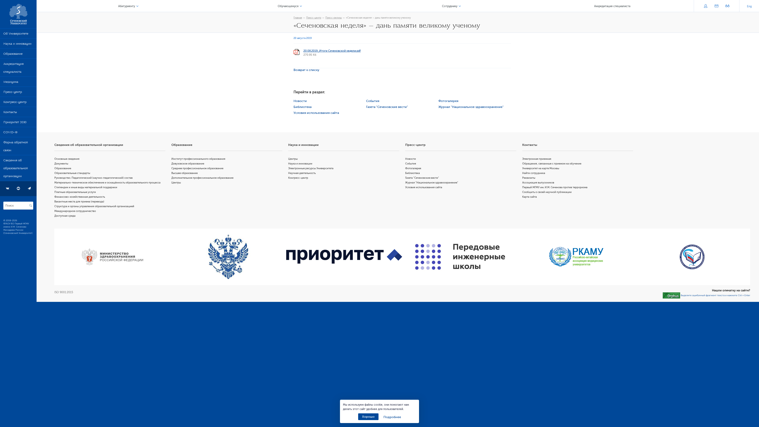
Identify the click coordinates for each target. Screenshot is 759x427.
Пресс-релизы (333, 17)
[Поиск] (30, 206)
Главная (298, 17)
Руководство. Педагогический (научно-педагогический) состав (93, 177)
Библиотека (303, 107)
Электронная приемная (536, 158)
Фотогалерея (448, 101)
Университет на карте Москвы (540, 168)
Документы (61, 163)
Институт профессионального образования (198, 158)
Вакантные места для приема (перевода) (79, 201)
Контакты (10, 113)
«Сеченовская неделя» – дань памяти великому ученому (378, 17)
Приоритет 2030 (14, 123)
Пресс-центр (12, 92)
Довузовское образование (187, 163)
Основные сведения (66, 158)
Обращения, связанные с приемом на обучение (551, 163)
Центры (176, 182)
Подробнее (392, 417)
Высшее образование (184, 173)
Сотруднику (449, 6)
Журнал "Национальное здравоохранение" (471, 107)
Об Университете (15, 34)
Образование (13, 54)
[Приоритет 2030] (344, 257)
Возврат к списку (306, 70)
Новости (300, 101)
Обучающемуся (288, 6)
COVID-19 (10, 133)
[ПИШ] (460, 257)
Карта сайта (529, 196)
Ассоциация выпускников (538, 182)
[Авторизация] (705, 6)
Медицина (10, 82)
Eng (749, 6)
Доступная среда (65, 215)
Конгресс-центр (14, 103)
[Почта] (716, 6)
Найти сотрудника (533, 173)
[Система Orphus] (671, 295)
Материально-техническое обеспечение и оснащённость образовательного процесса (107, 182)
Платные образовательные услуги (75, 192)
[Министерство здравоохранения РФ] (112, 256)
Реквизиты (528, 177)
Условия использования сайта (316, 113)
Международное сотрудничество (75, 211)
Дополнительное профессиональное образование (202, 177)
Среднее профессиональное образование (197, 168)
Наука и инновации (17, 44)
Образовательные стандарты (72, 173)
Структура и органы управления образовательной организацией (94, 206)
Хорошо (368, 416)
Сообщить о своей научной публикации (547, 192)
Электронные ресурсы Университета (310, 168)
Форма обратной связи (15, 147)
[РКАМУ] (576, 257)
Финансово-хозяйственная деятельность (79, 196)
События (372, 101)
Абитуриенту (126, 6)
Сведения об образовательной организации (15, 169)
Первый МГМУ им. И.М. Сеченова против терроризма (554, 187)
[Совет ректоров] (692, 257)
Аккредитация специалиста (13, 68)
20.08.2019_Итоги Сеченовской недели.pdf (332, 50)
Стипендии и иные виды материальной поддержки (85, 187)
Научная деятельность (302, 173)
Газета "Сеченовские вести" (387, 107)
